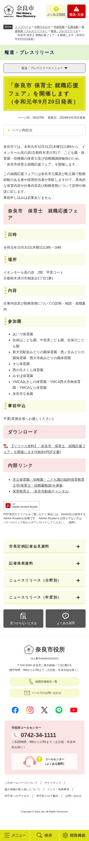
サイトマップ (52, 782)
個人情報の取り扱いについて (22, 789)
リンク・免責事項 (58, 789)
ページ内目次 (22, 130)
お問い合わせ (73, 796)
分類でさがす (42, 27)
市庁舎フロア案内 (47, 796)
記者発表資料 (21, 563)
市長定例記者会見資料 (29, 546)
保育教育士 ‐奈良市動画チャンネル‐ (41, 491)
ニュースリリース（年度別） (35, 597)
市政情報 (59, 27)
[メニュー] (15, 835)
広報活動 (73, 27)
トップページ (23, 27)
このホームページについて (21, 782)
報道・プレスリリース (64, 31)
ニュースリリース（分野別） (35, 580)
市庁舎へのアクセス (17, 796)
